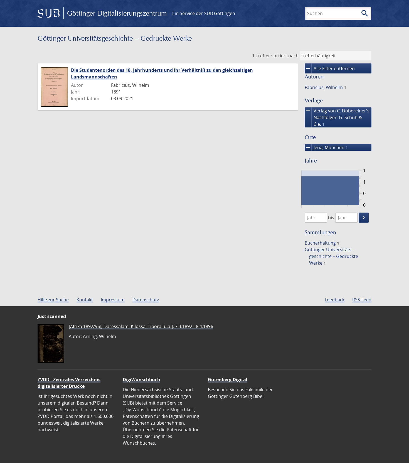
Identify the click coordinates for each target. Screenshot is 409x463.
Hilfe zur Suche (53, 300)
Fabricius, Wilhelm (325, 87)
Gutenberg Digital (227, 379)
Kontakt (85, 300)
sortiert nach (285, 56)
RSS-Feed (361, 300)
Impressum (113, 300)
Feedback (334, 300)
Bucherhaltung (322, 243)
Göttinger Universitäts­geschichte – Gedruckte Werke (331, 256)
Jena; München (326, 147)
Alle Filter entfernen (330, 68)
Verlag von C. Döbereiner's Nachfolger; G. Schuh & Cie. (337, 117)
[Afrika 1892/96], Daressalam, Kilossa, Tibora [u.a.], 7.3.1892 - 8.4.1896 (141, 326)
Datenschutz (145, 300)
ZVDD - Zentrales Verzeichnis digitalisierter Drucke (69, 382)
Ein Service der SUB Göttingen (203, 13)
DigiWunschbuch (141, 379)
